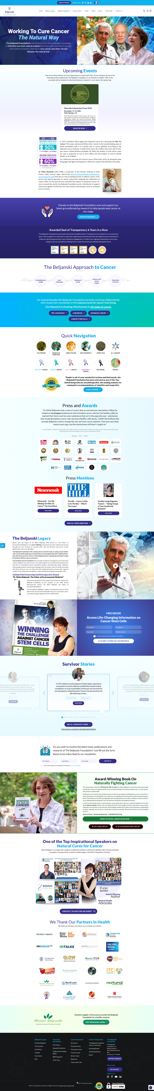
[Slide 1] (62, 717)
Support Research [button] (87, 217)
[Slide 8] (78, 717)
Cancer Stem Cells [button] (79, 319)
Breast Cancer (75, 1056)
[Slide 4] (69, 717)
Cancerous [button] (77, 313)
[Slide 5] (71, 717)
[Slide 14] (92, 717)
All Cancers (74, 1043)
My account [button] (114, 1069)
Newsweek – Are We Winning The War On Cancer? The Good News (47, 503)
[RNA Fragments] (86, 346)
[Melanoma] (101, 363)
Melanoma (74, 1059)
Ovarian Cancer (75, 1053)
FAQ (36, 1059)
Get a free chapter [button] (100, 826)
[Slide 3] (67, 717)
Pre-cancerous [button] (58, 313)
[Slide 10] (83, 717)
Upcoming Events (94, 1048)
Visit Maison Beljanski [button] (95, 1022)
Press (80, 436)
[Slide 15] (95, 717)
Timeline (37, 1053)
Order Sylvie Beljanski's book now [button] (114, 819)
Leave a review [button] (92, 390)
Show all (74, 436)
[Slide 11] (85, 717)
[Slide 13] (90, 717)
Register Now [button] (79, 128)
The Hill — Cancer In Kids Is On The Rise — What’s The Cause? (78, 503)
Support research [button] (114, 1058)
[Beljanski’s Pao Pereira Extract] (41, 346)
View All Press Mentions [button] (77, 523)
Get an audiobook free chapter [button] (128, 826)
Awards (85, 436)
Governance (38, 1056)
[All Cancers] (115, 346)
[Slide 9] (81, 717)
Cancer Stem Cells (76, 1062)
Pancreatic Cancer (76, 1049)
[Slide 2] (64, 717)
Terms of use (62, 1085)
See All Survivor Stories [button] (77, 724)
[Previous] (44, 696)
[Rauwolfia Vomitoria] (56, 346)
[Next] (112, 696)
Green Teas (56, 1060)
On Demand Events (94, 1052)
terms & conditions (128, 636)
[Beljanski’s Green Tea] (101, 346)
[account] (147, 11)
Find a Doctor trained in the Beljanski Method (78, 729)
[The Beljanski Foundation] (9, 11)
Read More (48, 510)
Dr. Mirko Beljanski (40, 1043)
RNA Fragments (57, 1057)
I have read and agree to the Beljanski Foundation (115, 636)
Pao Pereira (56, 1045)
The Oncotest (39, 1046)
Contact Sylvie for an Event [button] (77, 911)
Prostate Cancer (76, 1046)
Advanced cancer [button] (98, 313)
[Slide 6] (74, 717)
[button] (144, 10)
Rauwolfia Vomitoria (59, 1048)
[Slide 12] (88, 717)
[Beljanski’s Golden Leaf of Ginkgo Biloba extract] (71, 346)
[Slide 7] (76, 717)
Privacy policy (70, 1085)
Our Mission (38, 1049)
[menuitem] (144, 10)
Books (91, 1055)
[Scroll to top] (150, 1087)
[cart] (150, 11)
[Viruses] (115, 363)
